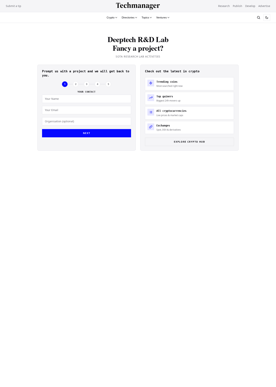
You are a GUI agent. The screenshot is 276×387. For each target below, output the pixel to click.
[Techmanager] (138, 6)
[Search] (258, 17)
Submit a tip (13, 6)
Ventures (161, 17)
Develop (250, 6)
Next (86, 133)
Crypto (111, 17)
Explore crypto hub (189, 141)
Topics (145, 17)
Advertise (264, 6)
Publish (237, 6)
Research (224, 6)
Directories (128, 17)
